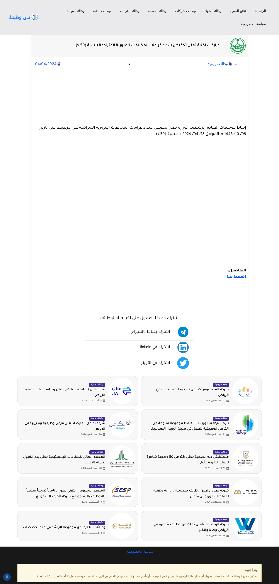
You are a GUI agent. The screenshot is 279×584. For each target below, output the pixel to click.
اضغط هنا (236, 277)
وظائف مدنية (102, 11)
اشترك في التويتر (155, 363)
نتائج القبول (238, 11)
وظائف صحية (157, 11)
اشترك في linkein (155, 347)
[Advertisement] (139, 96)
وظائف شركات (185, 11)
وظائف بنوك (212, 11)
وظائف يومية (75, 11)
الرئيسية (260, 11)
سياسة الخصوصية (253, 24)
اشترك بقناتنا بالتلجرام (150, 332)
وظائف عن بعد (129, 11)
